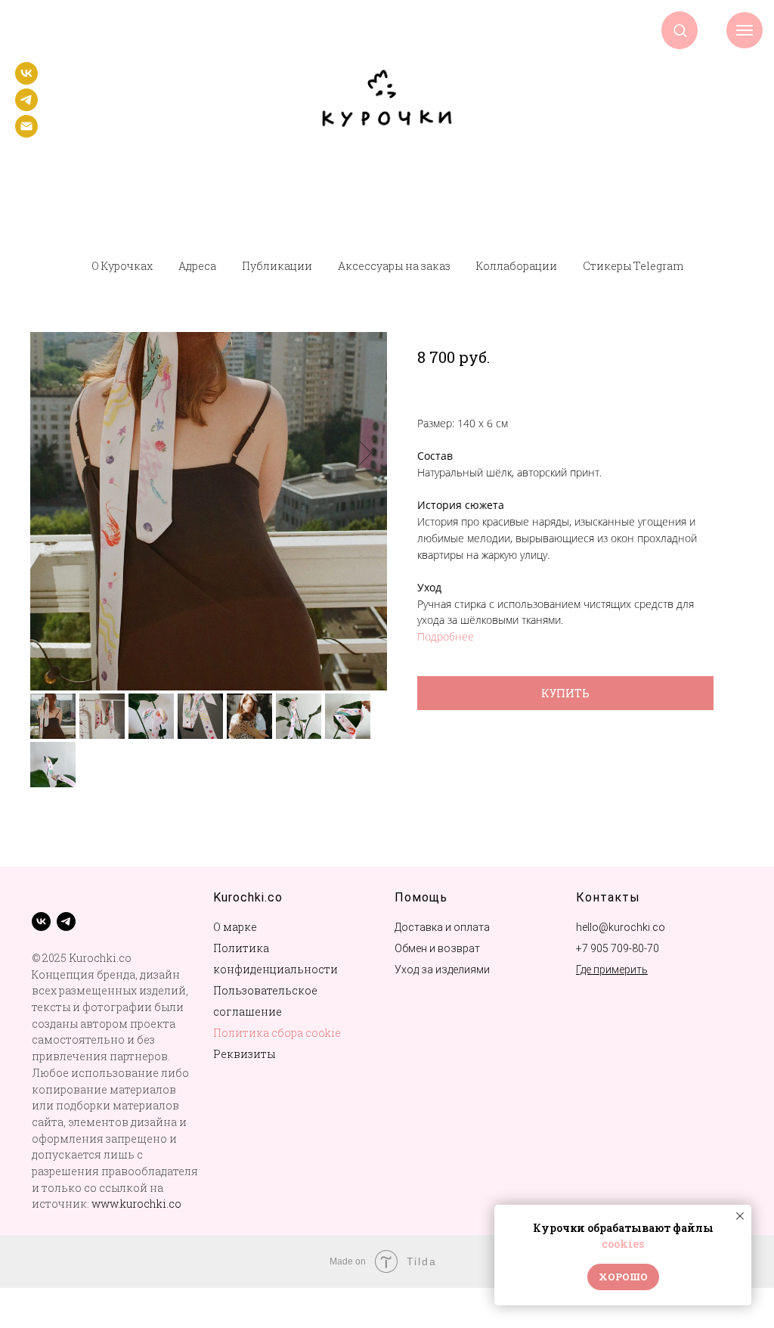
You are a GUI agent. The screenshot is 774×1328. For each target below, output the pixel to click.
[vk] (26, 80)
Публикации (277, 266)
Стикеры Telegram (633, 266)
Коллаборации (516, 266)
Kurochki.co (248, 897)
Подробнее (445, 636)
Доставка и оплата (442, 927)
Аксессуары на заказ (394, 266)
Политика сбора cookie (277, 1032)
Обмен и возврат (437, 948)
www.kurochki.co (136, 1203)
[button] (680, 30)
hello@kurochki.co (620, 927)
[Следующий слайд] (365, 453)
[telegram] (26, 107)
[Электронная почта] (26, 133)
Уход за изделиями (442, 969)
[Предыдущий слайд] (51, 453)
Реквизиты (244, 1054)
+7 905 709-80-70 (617, 948)
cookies (623, 1243)
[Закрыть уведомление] (740, 1216)
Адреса (197, 266)
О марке (235, 927)
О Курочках (122, 266)
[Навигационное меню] (744, 30)
